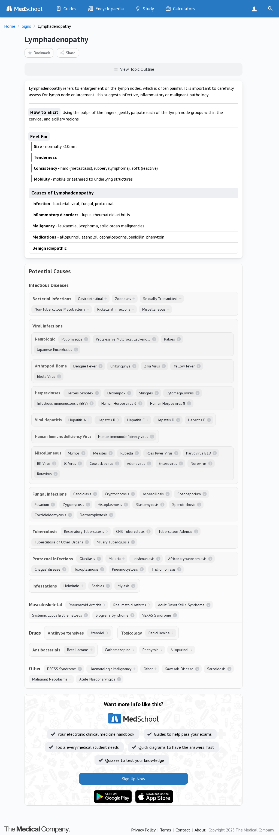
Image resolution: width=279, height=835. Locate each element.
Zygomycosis (73, 504)
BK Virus (43, 463)
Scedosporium (189, 493)
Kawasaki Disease (179, 668)
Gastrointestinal (90, 298)
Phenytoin (150, 649)
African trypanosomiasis (187, 558)
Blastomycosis (147, 504)
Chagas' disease (47, 569)
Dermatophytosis (93, 514)
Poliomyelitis (72, 339)
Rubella (126, 453)
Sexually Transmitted (160, 298)
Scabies (98, 585)
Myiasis (123, 585)
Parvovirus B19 (198, 453)
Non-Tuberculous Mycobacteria (60, 309)
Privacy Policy (143, 830)
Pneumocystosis (125, 569)
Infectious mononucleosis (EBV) (62, 403)
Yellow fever (184, 366)
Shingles (146, 393)
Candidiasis (82, 493)
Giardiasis (87, 558)
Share (70, 52)
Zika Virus (152, 366)
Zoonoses (123, 298)
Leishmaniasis (143, 558)
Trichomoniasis (163, 569)
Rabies (169, 339)
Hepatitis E (196, 420)
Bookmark (42, 52)
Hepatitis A (77, 420)
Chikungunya (120, 366)
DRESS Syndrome (61, 668)
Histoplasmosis (110, 504)
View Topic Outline (137, 69)
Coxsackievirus (101, 463)
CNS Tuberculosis (130, 531)
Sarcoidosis (216, 668)
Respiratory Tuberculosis (84, 531)
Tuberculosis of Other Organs (59, 542)
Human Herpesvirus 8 (167, 403)
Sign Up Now (255, 8)
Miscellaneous (153, 309)
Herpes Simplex (80, 393)
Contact (182, 830)
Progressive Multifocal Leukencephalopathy (127, 339)
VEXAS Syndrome (156, 615)
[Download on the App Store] (154, 796)
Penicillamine (159, 632)
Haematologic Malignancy (111, 668)
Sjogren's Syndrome (112, 615)
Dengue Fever (85, 366)
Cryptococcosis (117, 493)
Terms (165, 830)
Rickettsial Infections (113, 309)
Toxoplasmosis (86, 569)
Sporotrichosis (183, 504)
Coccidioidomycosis (50, 514)
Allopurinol (180, 649)
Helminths (71, 585)
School (28, 9)
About (200, 830)
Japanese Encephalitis (54, 349)
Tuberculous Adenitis (175, 531)
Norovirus (199, 463)
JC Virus (70, 463)
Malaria (115, 558)
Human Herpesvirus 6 (119, 403)
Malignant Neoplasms (49, 679)
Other (148, 668)
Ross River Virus (159, 453)
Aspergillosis (153, 493)
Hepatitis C (136, 420)
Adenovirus (136, 463)
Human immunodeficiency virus (123, 436)
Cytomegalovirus (180, 393)
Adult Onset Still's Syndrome (181, 604)
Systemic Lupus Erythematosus (57, 615)
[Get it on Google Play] (113, 796)
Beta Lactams (78, 649)
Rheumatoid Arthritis (85, 604)
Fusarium (42, 504)
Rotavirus (44, 473)
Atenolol (97, 632)
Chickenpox (116, 393)
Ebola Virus (46, 376)
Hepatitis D (165, 420)
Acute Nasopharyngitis (97, 679)
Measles (100, 453)
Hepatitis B (106, 420)
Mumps (74, 453)
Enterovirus (168, 463)
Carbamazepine (118, 649)
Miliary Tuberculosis (113, 542)
